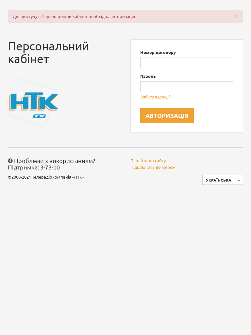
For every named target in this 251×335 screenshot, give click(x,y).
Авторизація (167, 115)
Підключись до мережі (153, 167)
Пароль (148, 76)
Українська (218, 180)
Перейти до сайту (148, 160)
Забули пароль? (155, 97)
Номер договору (158, 52)
